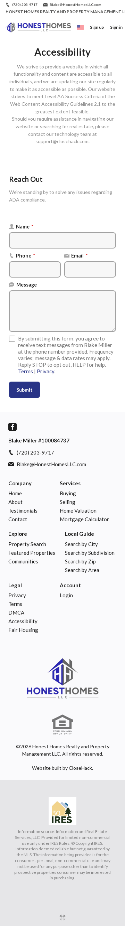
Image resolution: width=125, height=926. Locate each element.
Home (15, 493)
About (15, 502)
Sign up (97, 27)
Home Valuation (78, 510)
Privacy (45, 371)
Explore (17, 534)
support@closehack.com (62, 141)
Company (20, 483)
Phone (25, 256)
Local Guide (79, 534)
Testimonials (23, 510)
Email (79, 256)
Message (26, 285)
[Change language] (80, 27)
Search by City (81, 544)
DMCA (16, 612)
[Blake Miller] (62, 678)
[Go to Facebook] (12, 427)
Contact (17, 519)
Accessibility (23, 621)
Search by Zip (80, 561)
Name (25, 227)
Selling (67, 502)
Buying (68, 493)
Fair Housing (23, 630)
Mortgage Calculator (84, 519)
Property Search (27, 544)
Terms (25, 371)
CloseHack (80, 768)
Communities (23, 561)
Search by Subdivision (90, 553)
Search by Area (82, 570)
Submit (24, 390)
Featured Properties (31, 553)
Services (70, 483)
